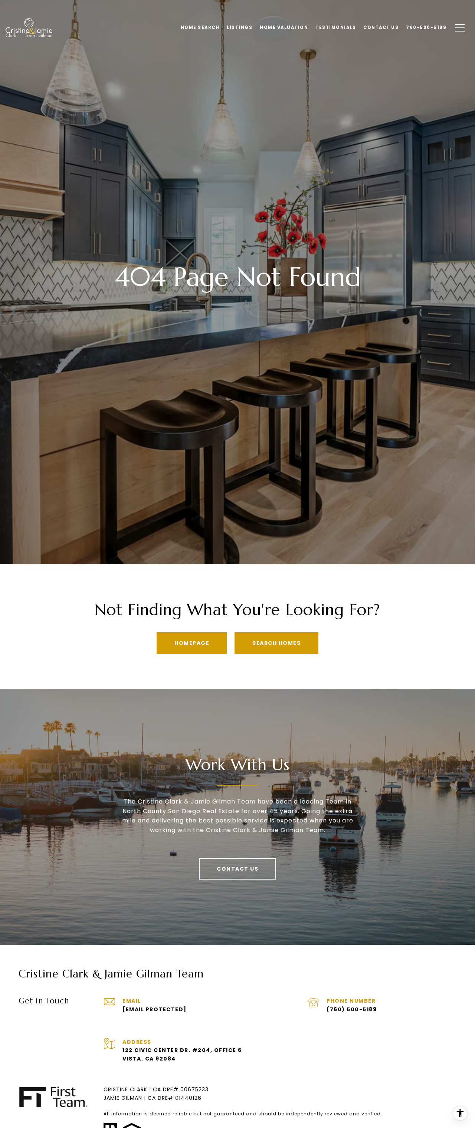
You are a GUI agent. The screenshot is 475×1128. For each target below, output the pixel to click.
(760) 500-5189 (352, 1009)
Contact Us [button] (237, 869)
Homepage (191, 643)
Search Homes (276, 643)
